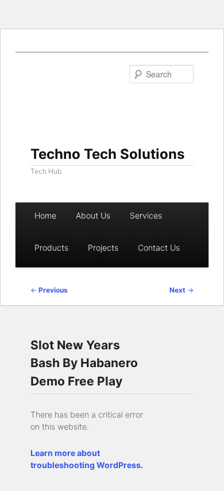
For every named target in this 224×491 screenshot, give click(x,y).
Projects (103, 247)
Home (45, 215)
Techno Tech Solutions (107, 154)
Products (51, 247)
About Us (93, 215)
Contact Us (159, 247)
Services (146, 215)
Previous (49, 290)
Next (181, 290)
